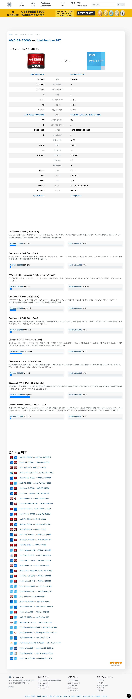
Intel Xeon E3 (43, 683)
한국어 (38, 696)
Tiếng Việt (52, 696)
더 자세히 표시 (38, 196)
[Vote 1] (111, 663)
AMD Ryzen (72, 685)
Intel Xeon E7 (43, 688)
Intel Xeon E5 (43, 685)
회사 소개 (100, 680)
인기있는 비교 (73, 690)
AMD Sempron (73, 688)
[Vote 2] (113, 663)
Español (65, 696)
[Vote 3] (116, 663)
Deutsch (59, 696)
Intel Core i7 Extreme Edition (49, 680)
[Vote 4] (118, 663)
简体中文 (45, 696)
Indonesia (104, 696)
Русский (97, 696)
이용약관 (100, 690)
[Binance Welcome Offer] (13, 13)
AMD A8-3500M (20, 40)
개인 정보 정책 (102, 685)
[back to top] (129, 696)
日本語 (33, 696)
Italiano (78, 696)
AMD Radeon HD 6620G (34, 115)
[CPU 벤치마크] (9, 4)
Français (72, 696)
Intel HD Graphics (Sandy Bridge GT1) (85, 115)
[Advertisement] (66, 24)
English (27, 696)
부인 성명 (100, 688)
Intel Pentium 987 (49, 40)
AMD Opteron (73, 680)
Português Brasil (87, 696)
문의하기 (100, 683)
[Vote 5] (121, 663)
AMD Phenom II (74, 683)
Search (120, 5)
